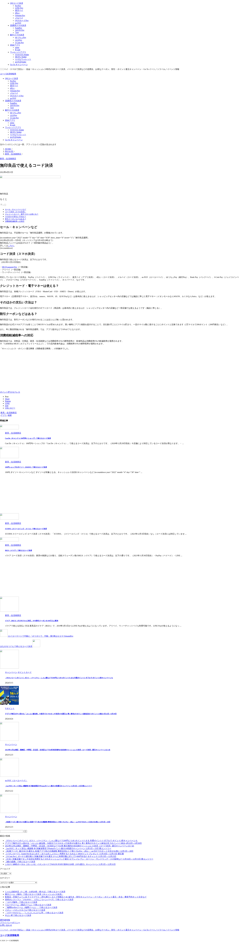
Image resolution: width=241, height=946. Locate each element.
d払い (12, 88)
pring (12, 123)
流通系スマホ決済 (13, 101)
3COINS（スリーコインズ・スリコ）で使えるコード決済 (26, 529)
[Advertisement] (21, 369)
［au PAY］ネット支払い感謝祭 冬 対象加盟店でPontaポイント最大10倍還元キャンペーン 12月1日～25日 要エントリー (48, 786)
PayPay (13, 81)
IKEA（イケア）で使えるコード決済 (18, 550)
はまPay (13, 115)
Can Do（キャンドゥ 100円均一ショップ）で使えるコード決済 (28, 438)
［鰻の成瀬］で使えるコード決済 (20, 862)
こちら (11, 245)
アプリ (4, 415)
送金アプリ (10, 120)
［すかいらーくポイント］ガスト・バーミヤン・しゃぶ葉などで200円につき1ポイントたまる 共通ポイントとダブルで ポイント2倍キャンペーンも (59, 678)
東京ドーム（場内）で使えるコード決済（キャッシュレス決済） (34, 894)
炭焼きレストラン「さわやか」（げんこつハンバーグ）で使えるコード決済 (39, 899)
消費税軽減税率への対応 (14, 221)
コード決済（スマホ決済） (15, 212)
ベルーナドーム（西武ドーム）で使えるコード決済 (28, 905)
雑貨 (10, 415)
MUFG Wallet (15, 132)
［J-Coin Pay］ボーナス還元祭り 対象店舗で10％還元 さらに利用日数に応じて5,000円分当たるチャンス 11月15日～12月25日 (60, 856)
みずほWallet (15, 137)
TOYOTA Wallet (17, 130)
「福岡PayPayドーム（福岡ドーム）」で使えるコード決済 (31, 907)
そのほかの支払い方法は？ (15, 217)
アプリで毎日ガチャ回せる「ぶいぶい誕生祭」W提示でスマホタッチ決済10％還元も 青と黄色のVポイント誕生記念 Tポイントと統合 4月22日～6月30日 (61, 714)
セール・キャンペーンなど (15, 209)
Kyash (12, 125)
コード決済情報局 (8, 74)
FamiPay (13, 103)
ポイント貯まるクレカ (10, 392)
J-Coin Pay (14, 118)
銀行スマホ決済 (12, 110)
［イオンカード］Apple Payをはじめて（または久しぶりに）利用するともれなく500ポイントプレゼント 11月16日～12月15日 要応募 (64, 854)
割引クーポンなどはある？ (15, 219)
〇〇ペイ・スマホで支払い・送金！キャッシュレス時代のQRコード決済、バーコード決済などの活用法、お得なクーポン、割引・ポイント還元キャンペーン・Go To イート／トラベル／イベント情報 (89, 930)
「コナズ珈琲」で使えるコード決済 (21, 902)
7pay (12, 108)
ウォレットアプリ (13, 127)
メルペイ (14, 93)
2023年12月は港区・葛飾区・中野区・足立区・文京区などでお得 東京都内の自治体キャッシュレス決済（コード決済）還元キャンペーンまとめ (57, 750)
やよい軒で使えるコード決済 (18, 915)
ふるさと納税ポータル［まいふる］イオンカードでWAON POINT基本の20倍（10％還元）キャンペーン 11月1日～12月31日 (60, 864)
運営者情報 (5, 920)
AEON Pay (14, 105)
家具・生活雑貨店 (9, 413)
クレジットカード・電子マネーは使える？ (21, 214)
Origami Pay (15, 91)
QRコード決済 (11, 78)
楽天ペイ (14, 86)
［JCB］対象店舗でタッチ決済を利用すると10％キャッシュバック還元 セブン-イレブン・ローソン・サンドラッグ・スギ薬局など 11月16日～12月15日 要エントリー (79, 859)
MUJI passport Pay (9, 267)
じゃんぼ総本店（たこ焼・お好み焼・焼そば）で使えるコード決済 (35, 892)
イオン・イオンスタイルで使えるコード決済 (25, 910)
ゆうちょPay (15, 113)
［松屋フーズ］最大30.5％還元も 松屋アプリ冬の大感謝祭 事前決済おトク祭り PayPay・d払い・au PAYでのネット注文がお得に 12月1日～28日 (57, 822)
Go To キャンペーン (14, 140)
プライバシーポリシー (10, 923)
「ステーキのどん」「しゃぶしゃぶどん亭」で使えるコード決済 (34, 913)
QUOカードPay (17, 96)
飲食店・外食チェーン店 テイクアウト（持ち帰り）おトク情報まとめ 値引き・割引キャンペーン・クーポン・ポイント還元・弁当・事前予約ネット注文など (76, 897)
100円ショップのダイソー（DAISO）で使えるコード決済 (26, 467)
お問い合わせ (6, 925)
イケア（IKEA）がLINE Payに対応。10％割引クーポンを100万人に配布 (31, 621)
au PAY (13, 98)
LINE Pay (14, 83)
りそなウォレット (18, 134)
